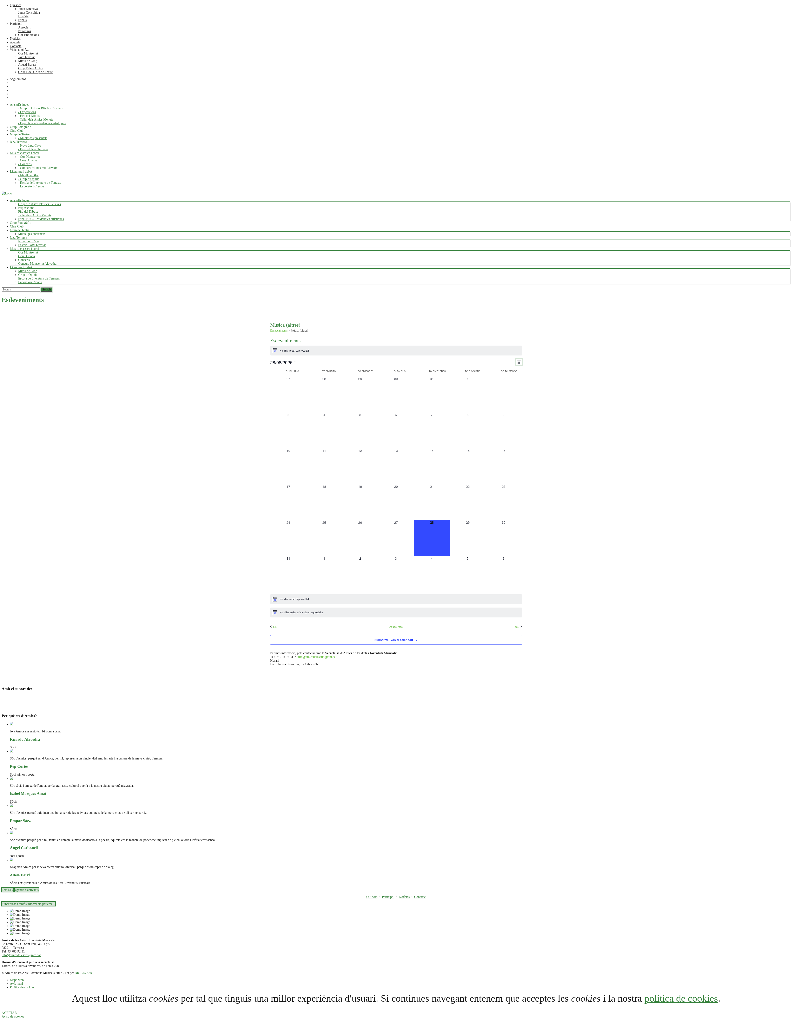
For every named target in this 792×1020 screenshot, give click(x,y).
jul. (275, 626)
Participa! (16, 23)
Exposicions (26, 208)
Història (23, 16)
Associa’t (24, 27)
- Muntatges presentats (32, 138)
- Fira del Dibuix (29, 115)
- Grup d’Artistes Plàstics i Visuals (40, 108)
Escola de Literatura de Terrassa (39, 278)
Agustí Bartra (27, 64)
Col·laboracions (28, 35)
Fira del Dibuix (28, 211)
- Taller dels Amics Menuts (35, 119)
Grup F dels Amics (30, 68)
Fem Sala (8, 890)
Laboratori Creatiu (30, 282)
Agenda (15, 42)
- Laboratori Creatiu (31, 186)
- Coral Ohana (27, 160)
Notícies (15, 38)
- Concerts (25, 164)
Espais (22, 20)
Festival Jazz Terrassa (32, 245)
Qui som (15, 5)
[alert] (396, 350)
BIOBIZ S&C (84, 973)
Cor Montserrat (28, 53)
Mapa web (17, 980)
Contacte (15, 46)
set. (517, 626)
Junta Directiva (28, 9)
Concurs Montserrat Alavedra (37, 263)
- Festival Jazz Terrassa (33, 149)
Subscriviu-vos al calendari (394, 640)
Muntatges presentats (31, 234)
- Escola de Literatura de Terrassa (39, 182)
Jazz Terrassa (26, 57)
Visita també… (19, 49)
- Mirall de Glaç (28, 175)
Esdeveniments (279, 330)
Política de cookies (22, 987)
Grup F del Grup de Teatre (35, 72)
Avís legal (16, 983)
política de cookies (681, 998)
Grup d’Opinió (28, 274)
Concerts (24, 260)
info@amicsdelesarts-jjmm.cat (316, 657)
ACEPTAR (9, 1012)
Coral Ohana (26, 256)
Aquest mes (396, 626)
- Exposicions (27, 112)
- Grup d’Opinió (28, 179)
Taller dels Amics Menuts (34, 215)
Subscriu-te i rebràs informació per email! (28, 904)
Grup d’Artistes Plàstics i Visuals (39, 204)
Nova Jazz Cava (28, 241)
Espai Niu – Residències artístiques (41, 219)
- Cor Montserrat (29, 156)
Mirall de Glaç (27, 61)
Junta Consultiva (29, 12)
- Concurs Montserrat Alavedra (38, 167)
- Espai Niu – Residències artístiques (42, 123)
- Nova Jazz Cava (29, 145)
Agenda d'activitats (26, 890)
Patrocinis (24, 31)
